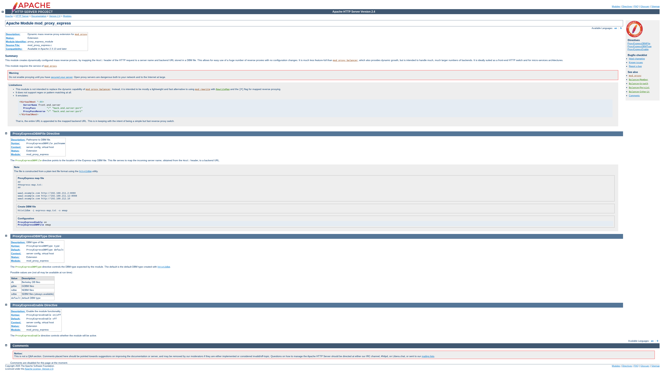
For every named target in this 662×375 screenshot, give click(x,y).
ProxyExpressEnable (638, 49)
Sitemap (655, 6)
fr (621, 28)
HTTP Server (22, 16)
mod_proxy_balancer (345, 60)
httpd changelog (637, 58)
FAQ (636, 6)
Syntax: (15, 143)
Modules (616, 6)
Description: (13, 34)
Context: (16, 147)
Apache (9, 16)
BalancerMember (638, 79)
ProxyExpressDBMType (639, 46)
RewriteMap (223, 89)
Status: (10, 38)
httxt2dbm (85, 171)
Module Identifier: (16, 41)
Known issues (636, 62)
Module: (16, 154)
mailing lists (428, 356)
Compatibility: (14, 48)
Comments (634, 95)
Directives (627, 6)
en (616, 28)
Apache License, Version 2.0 (39, 369)
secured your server (62, 77)
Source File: (13, 45)
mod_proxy (81, 34)
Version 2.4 (54, 16)
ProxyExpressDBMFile (639, 43)
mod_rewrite (202, 89)
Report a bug (635, 66)
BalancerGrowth (638, 83)
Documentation (38, 16)
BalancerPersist (639, 87)
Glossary (644, 6)
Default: (15, 249)
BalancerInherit (639, 92)
